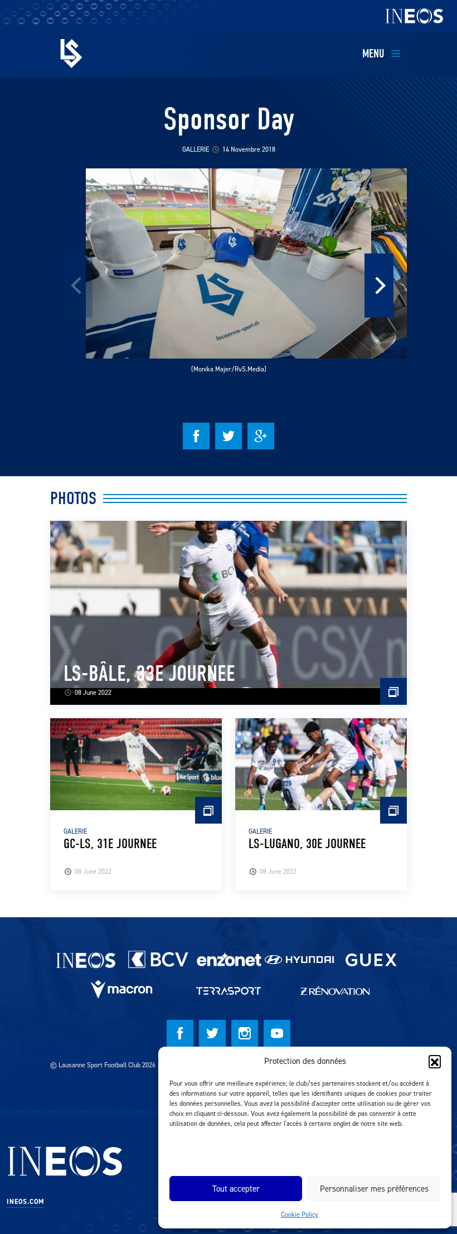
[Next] (378, 286)
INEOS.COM (25, 1201)
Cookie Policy (299, 1214)
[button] (434, 1061)
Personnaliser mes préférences (374, 1188)
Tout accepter (236, 1188)
